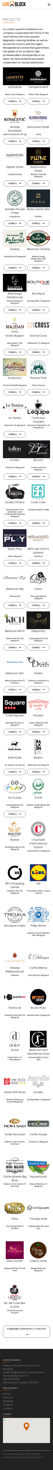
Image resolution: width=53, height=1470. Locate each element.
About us (8, 1397)
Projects (8, 1404)
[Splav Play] (14, 538)
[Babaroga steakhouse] (14, 283)
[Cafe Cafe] (38, 491)
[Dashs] (38, 662)
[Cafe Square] (14, 705)
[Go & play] (14, 787)
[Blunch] (38, 449)
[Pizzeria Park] (38, 367)
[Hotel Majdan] (14, 325)
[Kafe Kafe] (14, 747)
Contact (8, 1408)
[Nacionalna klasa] (38, 156)
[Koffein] (14, 449)
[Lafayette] (14, 76)
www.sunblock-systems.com (28, 1457)
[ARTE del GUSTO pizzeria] (38, 538)
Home (6, 1393)
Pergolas (8, 1401)
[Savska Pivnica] (14, 491)
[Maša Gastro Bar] (38, 198)
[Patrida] (38, 705)
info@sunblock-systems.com (27, 1372)
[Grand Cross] (38, 325)
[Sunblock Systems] (14, 4)
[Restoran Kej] (14, 578)
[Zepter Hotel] (14, 156)
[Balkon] (38, 747)
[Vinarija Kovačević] (14, 116)
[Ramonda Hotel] (38, 116)
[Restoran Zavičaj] (38, 238)
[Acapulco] (14, 367)
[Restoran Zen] (14, 662)
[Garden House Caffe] (14, 198)
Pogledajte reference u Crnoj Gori (26, 1328)
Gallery (12, 101)
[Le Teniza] (14, 407)
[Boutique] (38, 283)
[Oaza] (38, 578)
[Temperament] (38, 76)
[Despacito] (38, 620)
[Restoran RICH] (14, 620)
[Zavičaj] (14, 238)
